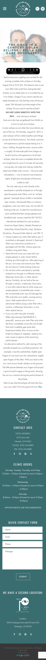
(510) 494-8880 (26, 445)
